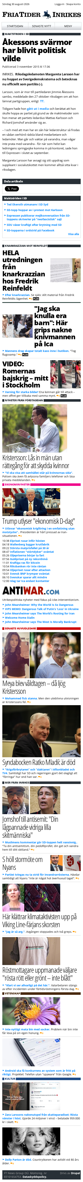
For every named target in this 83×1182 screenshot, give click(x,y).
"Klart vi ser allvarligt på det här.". (27, 985)
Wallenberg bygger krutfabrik (29, 544)
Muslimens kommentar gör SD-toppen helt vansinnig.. (41, 842)
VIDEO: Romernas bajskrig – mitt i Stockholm (25, 374)
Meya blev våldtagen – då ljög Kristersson (33, 687)
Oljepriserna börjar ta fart (27, 555)
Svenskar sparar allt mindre (28, 577)
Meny (68, 26)
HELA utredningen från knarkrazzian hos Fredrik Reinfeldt (23, 270)
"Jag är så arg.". (15, 931)
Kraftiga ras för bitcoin (25, 562)
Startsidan (15, 26)
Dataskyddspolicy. (35, 1177)
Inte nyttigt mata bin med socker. (27, 1029)
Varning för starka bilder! (21, 392)
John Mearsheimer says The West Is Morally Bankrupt (40, 622)
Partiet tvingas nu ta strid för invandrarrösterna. (37, 874)
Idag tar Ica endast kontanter (29, 581)
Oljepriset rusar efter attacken (30, 570)
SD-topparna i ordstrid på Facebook (30, 230)
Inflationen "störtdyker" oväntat (32, 552)
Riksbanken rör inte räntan (28, 566)
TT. (42, 101)
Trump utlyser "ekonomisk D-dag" (38, 521)
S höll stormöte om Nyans (22, 863)
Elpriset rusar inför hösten (27, 541)
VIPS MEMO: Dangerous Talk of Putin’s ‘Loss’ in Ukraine (42, 609)
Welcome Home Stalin (20, 617)
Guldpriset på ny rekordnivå (28, 559)
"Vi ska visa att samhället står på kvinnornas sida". (39, 473)
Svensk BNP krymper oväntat (29, 573)
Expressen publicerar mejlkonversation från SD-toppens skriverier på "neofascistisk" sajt (38, 217)
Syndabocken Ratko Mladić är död (38, 762)
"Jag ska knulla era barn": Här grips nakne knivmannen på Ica (54, 326)
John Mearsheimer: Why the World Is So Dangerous (39, 605)
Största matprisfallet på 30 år (29, 548)
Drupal (75, 1173)
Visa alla (73, 234)
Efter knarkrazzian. (17, 295)
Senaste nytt (41, 26)
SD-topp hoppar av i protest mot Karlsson (35, 210)
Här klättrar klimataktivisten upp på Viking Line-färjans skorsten (39, 920)
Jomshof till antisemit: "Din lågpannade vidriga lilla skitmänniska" (30, 827)
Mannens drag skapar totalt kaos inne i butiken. (37, 351)
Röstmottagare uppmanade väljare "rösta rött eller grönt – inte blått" (39, 974)
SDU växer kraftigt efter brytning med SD (34, 225)
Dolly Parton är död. (18, 1159)
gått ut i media (38, 109)
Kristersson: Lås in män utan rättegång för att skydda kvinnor (35, 461)
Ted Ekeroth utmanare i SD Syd (27, 204)
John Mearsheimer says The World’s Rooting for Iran (40, 613)
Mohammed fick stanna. (21, 698)
